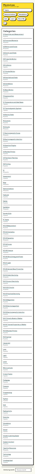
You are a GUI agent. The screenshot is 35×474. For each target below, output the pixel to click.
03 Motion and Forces (10, 46)
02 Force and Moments (10, 40)
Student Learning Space (11, 436)
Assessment (7, 176)
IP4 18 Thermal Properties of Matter (14, 324)
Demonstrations (9, 14)
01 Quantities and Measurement (13, 34)
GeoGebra (6, 207)
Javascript (6, 343)
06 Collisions (7, 65)
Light (5, 355)
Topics (6, 10)
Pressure (6, 386)
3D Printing (6, 164)
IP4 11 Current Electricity (11, 281)
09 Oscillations (8, 84)
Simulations (23, 14)
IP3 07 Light (7, 263)
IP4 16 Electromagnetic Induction (13, 312)
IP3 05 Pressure (8, 250)
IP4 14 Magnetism (8, 300)
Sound (5, 429)
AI (3, 170)
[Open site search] (5, 23)
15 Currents (6, 121)
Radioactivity (7, 411)
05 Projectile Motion (9, 59)
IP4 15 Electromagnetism (11, 306)
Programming (7, 392)
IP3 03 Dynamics (8, 238)
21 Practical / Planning (10, 158)
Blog (4, 182)
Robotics (6, 417)
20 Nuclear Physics (9, 152)
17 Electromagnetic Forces (11, 133)
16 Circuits (6, 127)
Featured (6, 195)
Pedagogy (6, 380)
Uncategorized (8, 460)
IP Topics (6, 219)
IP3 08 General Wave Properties (13, 269)
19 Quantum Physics (9, 145)
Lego (4, 349)
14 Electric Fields (8, 114)
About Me (21, 19)
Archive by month (9, 470)
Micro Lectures (8, 368)
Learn (13, 19)
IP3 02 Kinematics (9, 232)
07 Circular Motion (9, 71)
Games (5, 201)
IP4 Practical (7, 337)
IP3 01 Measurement (9, 226)
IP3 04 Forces (7, 244)
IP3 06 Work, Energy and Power (13, 256)
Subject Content (8, 442)
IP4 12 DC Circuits (8, 287)
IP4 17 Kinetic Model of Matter (12, 318)
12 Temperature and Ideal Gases (13, 102)
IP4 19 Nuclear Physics (10, 331)
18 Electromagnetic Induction (12, 139)
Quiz (5, 19)
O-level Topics (7, 374)
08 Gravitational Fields (10, 77)
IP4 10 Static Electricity (10, 275)
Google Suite (7, 213)
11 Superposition (8, 96)
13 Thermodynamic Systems (12, 108)
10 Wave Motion (8, 90)
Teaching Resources (9, 448)
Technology (7, 454)
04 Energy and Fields (9, 53)
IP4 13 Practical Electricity (11, 294)
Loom (5, 361)
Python (5, 399)
